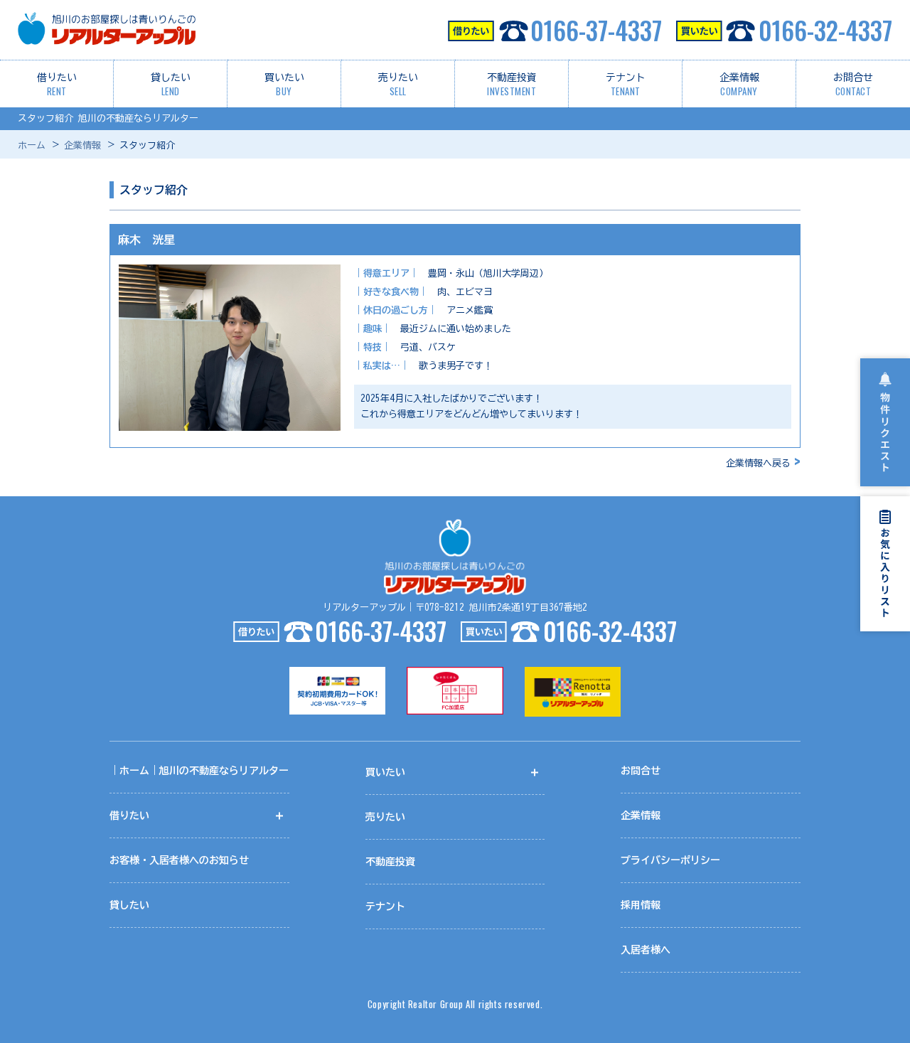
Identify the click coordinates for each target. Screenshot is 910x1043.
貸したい (171, 85)
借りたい (57, 85)
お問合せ (853, 85)
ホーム (32, 145)
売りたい (398, 85)
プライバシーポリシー (670, 860)
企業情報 (739, 85)
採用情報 (640, 905)
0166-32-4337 (825, 29)
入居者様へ (645, 950)
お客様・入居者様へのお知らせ (179, 860)
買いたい (284, 85)
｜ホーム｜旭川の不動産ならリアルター (199, 771)
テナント (626, 85)
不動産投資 (512, 85)
